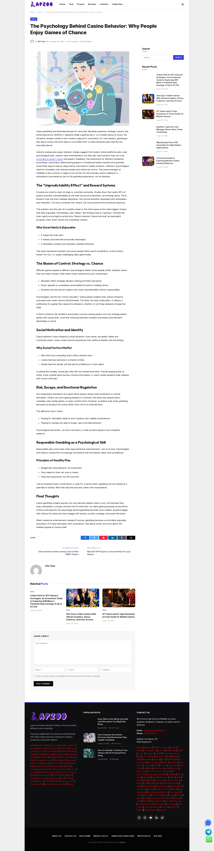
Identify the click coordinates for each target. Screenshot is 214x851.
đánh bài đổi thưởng (171, 783)
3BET (40, 757)
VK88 (73, 751)
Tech (71, 4)
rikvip (175, 789)
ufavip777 (49, 769)
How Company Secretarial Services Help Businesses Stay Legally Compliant (112, 737)
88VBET (42, 772)
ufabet (70, 784)
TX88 (63, 754)
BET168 (146, 801)
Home (62, 4)
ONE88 (33, 754)
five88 (68, 778)
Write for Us (143, 836)
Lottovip (173, 747)
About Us (56, 836)
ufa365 (175, 756)
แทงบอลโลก (69, 745)
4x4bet (65, 763)
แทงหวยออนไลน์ (150, 750)
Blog (33, 19)
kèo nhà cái (55, 766)
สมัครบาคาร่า (161, 756)
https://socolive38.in (158, 798)
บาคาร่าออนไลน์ (154, 762)
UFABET (56, 781)
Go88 (156, 765)
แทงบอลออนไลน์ (44, 775)
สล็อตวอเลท (141, 771)
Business (92, 4)
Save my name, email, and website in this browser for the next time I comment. (68, 676)
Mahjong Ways (149, 786)
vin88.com (41, 745)
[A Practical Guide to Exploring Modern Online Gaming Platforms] (148, 161)
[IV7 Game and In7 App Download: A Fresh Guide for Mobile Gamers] (118, 598)
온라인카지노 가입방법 (67, 772)
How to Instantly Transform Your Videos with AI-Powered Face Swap (113, 753)
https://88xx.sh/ (157, 801)
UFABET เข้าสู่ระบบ (161, 747)
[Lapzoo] (41, 4)
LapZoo (123, 842)
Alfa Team (41, 41)
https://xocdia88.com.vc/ (41, 760)
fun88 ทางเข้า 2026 (163, 789)
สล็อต (61, 745)
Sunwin (33, 748)
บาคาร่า (40, 751)
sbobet (151, 789)
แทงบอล (70, 760)
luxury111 (162, 810)
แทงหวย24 (148, 765)
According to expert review (49, 159)
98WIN (33, 745)
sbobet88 (148, 759)
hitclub (154, 777)
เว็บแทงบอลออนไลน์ (152, 807)
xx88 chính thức (61, 769)
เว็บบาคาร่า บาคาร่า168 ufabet (159, 771)
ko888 (74, 757)
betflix (33, 775)
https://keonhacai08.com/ (157, 792)
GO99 (145, 780)
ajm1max (34, 766)
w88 (63, 766)
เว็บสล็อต (72, 763)
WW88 (139, 750)
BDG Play (56, 775)
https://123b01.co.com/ (174, 801)
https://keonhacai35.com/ (48, 748)
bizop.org (175, 768)
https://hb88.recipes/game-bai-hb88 (152, 774)
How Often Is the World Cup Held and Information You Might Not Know (113, 721)
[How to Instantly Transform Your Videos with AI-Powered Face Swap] (89, 753)
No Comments (73, 41)
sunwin (33, 751)
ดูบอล (64, 760)
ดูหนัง (167, 768)
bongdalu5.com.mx (145, 804)
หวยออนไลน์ (52, 772)
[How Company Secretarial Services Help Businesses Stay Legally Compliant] (89, 737)
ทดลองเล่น (174, 762)
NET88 (33, 757)
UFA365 (48, 781)
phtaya (139, 798)
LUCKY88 (65, 751)
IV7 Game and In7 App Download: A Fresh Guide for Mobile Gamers (118, 615)
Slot (145, 768)
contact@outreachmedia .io (154, 730)
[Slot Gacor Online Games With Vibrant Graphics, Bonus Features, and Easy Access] (82, 598)
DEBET (58, 757)
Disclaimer (84, 836)
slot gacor (150, 753)
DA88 (51, 757)
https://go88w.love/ (68, 748)
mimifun (156, 759)
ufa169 (139, 759)
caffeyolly (71, 754)
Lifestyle (104, 4)
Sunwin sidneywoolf (171, 753)
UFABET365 (172, 759)
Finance (80, 4)
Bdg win (45, 763)
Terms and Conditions (122, 836)
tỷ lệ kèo (146, 795)
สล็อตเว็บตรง (52, 745)
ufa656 (158, 753)
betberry (148, 747)
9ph (169, 756)
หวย (151, 783)
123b (146, 783)
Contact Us (70, 836)
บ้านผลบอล (49, 751)
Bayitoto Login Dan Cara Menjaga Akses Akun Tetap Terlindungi (169, 129)
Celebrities (117, 4)
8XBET (165, 762)
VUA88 (40, 754)
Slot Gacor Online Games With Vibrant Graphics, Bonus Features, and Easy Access (81, 617)
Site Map (158, 836)
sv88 (69, 766)
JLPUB (170, 798)
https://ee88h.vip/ (52, 754)
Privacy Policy (101, 836)
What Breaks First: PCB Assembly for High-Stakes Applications (168, 145)
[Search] (182, 4)
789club (56, 760)
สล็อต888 (172, 774)
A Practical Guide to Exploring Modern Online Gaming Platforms (167, 160)
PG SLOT (66, 757)
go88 (139, 795)
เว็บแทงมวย (159, 780)
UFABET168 (170, 750)
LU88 (57, 751)
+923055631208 (150, 733)
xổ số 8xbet (171, 804)
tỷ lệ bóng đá (174, 792)
